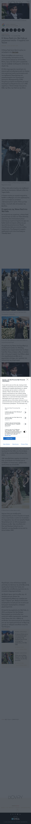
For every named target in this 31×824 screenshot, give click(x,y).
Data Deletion (6, 444)
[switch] (25, 412)
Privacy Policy (24, 444)
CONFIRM (9, 438)
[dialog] (15, 412)
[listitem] (15, 408)
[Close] (27, 379)
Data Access (15, 444)
